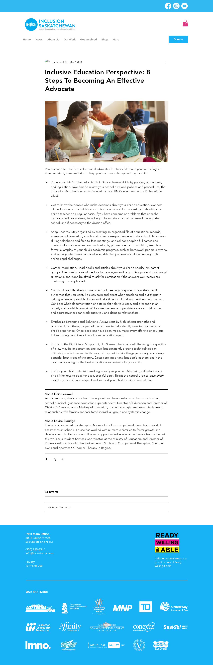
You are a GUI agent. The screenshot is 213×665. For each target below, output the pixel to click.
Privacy (30, 562)
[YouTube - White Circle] (184, 6)
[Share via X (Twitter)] (54, 459)
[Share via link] (62, 459)
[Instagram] (176, 6)
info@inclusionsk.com (39, 553)
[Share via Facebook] (46, 459)
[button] (185, 23)
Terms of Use (34, 565)
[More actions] (166, 62)
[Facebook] (168, 6)
